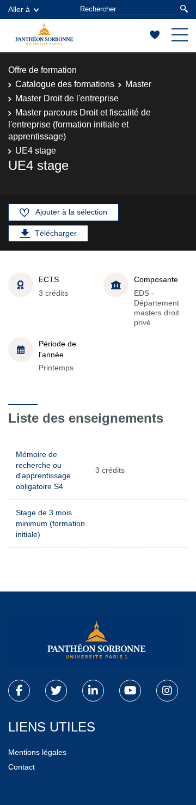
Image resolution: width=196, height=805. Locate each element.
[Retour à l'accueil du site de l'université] (95, 642)
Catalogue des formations (64, 84)
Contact (21, 767)
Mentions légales (37, 752)
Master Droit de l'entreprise (67, 98)
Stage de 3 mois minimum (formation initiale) (50, 523)
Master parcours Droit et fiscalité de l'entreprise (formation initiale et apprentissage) (79, 125)
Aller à (19, 9)
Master (138, 84)
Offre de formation (42, 70)
